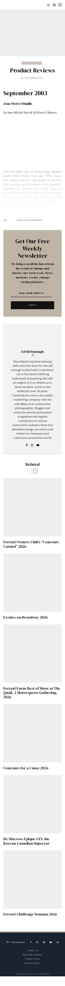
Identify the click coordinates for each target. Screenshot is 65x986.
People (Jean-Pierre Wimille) (30, 220)
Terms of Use (32, 959)
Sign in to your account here (40, 707)
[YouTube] (50, 942)
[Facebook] (31, 942)
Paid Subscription (32, 955)
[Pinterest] (43, 942)
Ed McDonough (32, 78)
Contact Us (32, 950)
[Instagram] (37, 942)
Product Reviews (31, 63)
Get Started (32, 694)
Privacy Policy (32, 963)
